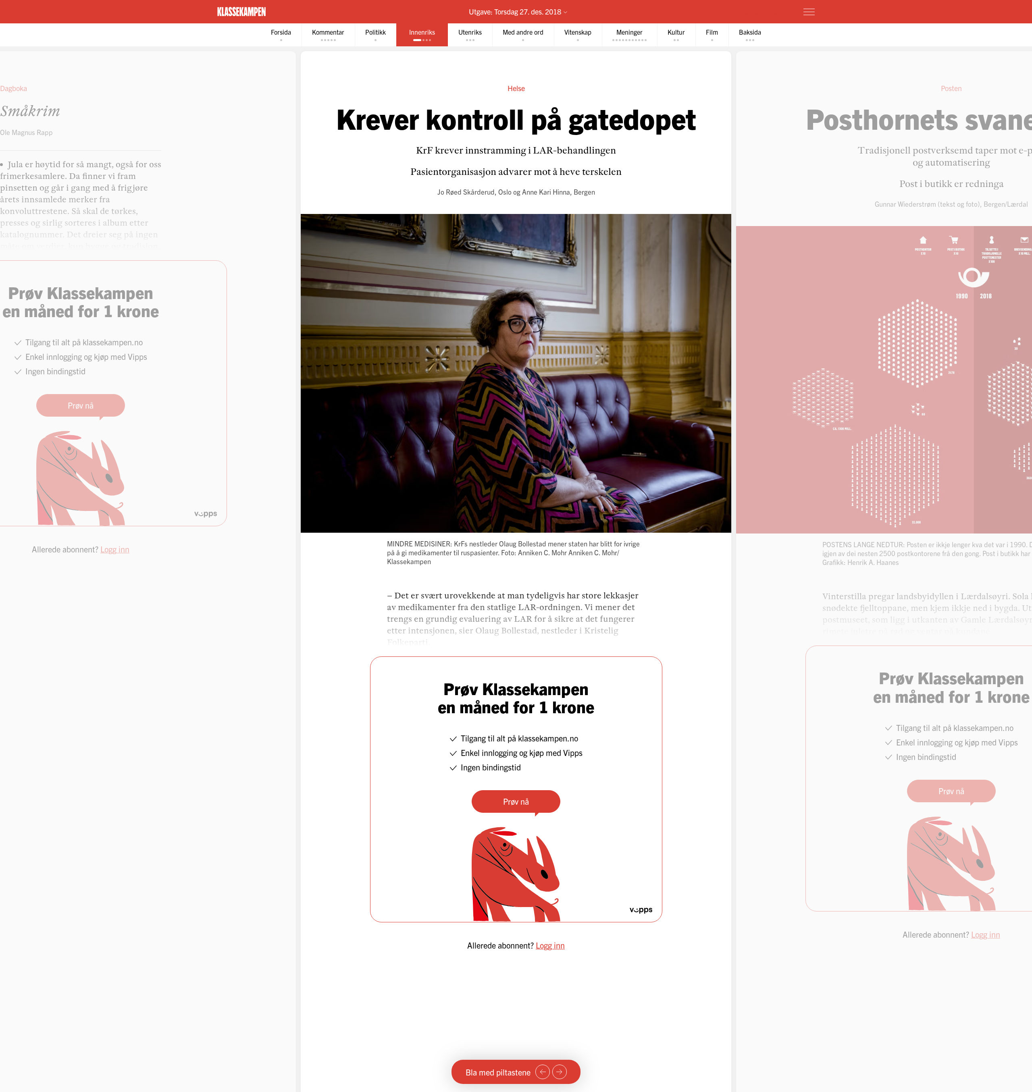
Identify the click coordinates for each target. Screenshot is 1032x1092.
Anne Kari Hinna (546, 191)
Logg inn (550, 945)
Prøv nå (516, 801)
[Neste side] (559, 1072)
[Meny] (809, 11)
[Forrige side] (542, 1072)
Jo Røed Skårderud (466, 191)
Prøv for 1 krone (761, 11)
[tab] (281, 34)
